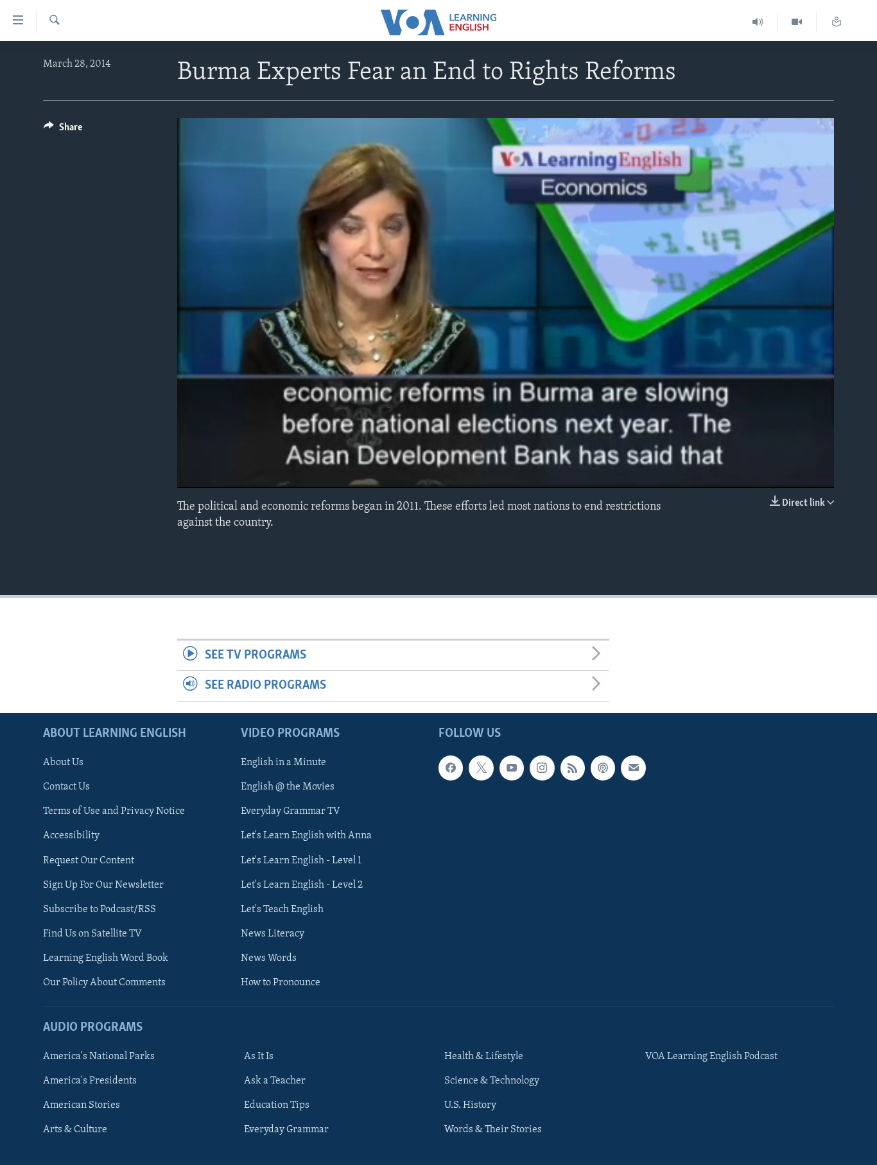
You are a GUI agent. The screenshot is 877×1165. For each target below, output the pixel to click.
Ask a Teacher (275, 1081)
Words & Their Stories (493, 1130)
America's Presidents (90, 1081)
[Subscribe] (633, 767)
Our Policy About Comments (104, 982)
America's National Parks (99, 1056)
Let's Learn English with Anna (306, 836)
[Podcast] (603, 767)
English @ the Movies (287, 787)
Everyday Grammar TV (290, 811)
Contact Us (66, 787)
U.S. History (470, 1105)
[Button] (63, 130)
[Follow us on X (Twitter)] (481, 767)
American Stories (81, 1105)
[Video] (797, 22)
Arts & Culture (75, 1130)
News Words (269, 958)
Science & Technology (491, 1081)
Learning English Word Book (105, 958)
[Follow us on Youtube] (511, 767)
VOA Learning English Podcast (711, 1056)
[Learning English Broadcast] (757, 22)
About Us (63, 762)
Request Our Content (88, 860)
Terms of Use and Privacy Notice (114, 811)
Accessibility (71, 836)
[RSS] (572, 767)
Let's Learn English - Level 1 (301, 860)
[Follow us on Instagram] (542, 767)
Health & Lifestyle (483, 1056)
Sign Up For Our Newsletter (103, 884)
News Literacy (272, 933)
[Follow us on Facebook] (450, 767)
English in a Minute (283, 762)
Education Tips (276, 1105)
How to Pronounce (280, 982)
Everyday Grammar (286, 1130)
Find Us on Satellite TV (92, 933)
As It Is (259, 1056)
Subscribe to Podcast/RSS (99, 909)
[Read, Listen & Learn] (836, 22)
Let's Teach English (282, 909)
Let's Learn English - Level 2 (302, 884)
